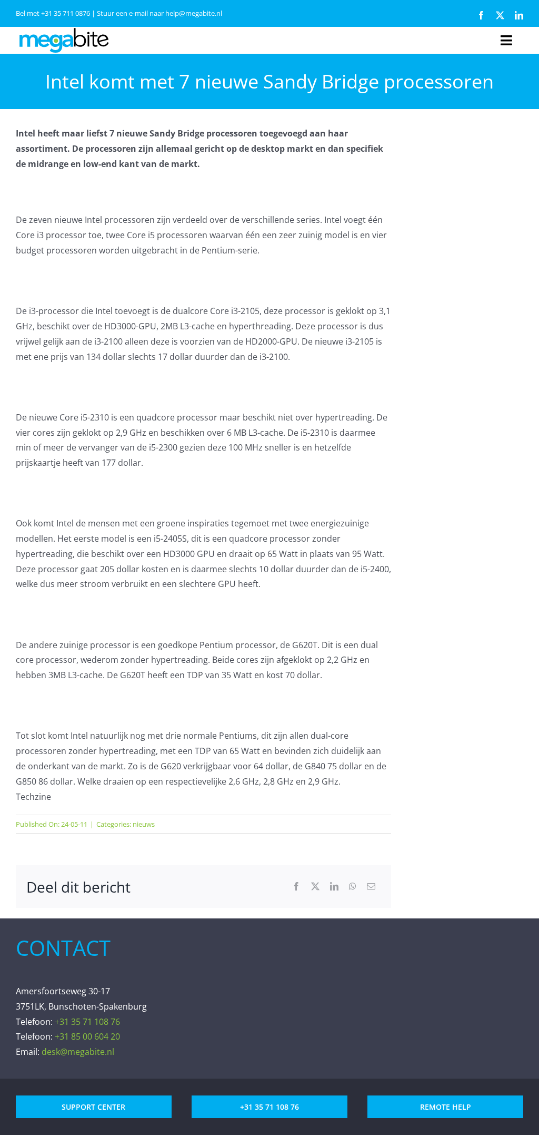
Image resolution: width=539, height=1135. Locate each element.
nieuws (144, 824)
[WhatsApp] (353, 886)
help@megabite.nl (193, 13)
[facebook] (481, 15)
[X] (315, 886)
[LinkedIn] (334, 886)
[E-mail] (371, 886)
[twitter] (500, 15)
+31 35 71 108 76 (87, 1022)
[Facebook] (296, 886)
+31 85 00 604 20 (87, 1036)
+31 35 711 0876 (65, 13)
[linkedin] (519, 15)
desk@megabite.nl (78, 1052)
